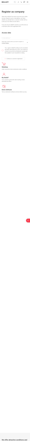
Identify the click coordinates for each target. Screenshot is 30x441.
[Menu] (27, 2)
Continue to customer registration (14, 58)
